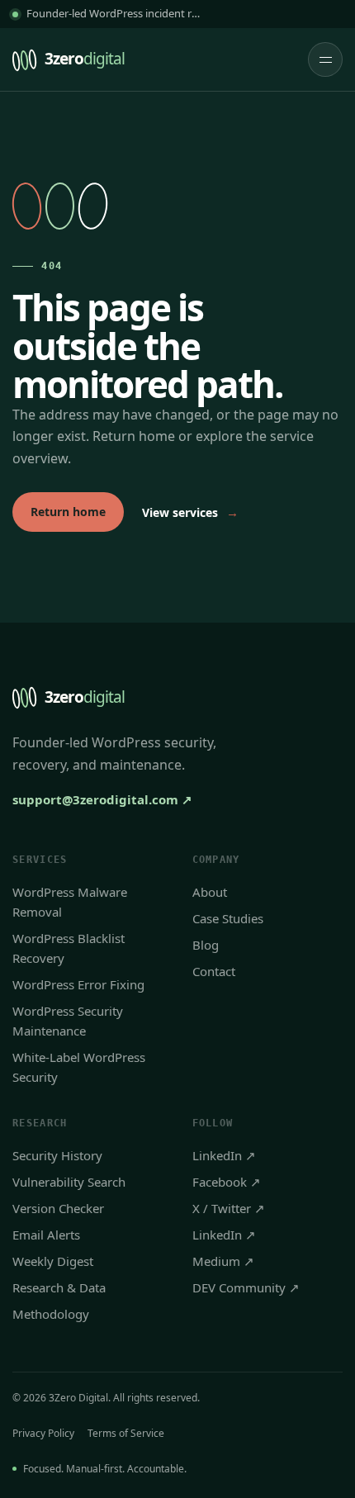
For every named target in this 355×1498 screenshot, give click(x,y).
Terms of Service (126, 1433)
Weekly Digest (52, 1261)
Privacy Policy (43, 1433)
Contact (213, 971)
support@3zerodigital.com (102, 799)
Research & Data (59, 1287)
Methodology (50, 1314)
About (209, 892)
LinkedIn (224, 1155)
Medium (223, 1261)
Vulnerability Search (68, 1181)
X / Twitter (228, 1208)
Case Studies (227, 918)
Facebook (226, 1181)
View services (190, 512)
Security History (57, 1155)
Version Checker (58, 1208)
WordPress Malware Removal (69, 902)
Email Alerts (46, 1234)
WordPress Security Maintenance (67, 1021)
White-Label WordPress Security (78, 1067)
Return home (68, 511)
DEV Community (246, 1287)
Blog (205, 944)
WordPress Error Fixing (78, 984)
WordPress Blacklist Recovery (68, 948)
